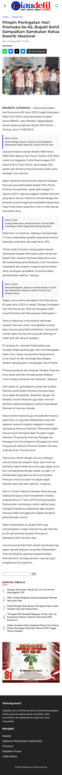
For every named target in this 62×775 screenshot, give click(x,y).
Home (5, 17)
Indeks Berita (9, 756)
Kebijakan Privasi (11, 751)
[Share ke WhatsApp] (4, 51)
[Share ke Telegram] (23, 51)
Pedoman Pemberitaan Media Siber (22, 741)
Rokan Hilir (17, 17)
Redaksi (6, 735)
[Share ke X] (16, 51)
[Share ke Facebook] (10, 51)
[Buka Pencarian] (57, 6)
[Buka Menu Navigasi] (5, 6)
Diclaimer (7, 746)
